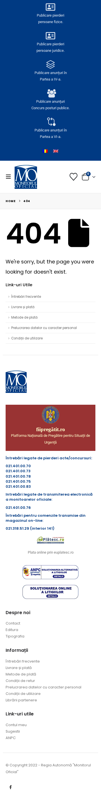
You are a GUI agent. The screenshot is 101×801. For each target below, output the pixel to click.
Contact (13, 623)
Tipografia (15, 636)
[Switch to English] (55, 151)
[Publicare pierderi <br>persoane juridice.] (50, 36)
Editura (12, 629)
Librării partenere (21, 700)
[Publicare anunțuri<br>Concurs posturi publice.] (50, 93)
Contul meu (16, 725)
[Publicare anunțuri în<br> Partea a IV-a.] (50, 64)
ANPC (11, 737)
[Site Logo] (26, 177)
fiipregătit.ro (50, 429)
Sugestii (13, 731)
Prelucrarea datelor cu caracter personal (44, 328)
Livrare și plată (23, 307)
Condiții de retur (20, 680)
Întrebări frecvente (26, 296)
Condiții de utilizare (27, 338)
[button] (10, 177)
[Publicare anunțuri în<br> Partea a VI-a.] (50, 122)
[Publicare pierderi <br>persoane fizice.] (50, 7)
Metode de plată (24, 317)
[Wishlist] (73, 177)
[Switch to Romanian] (45, 151)
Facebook (10, 787)
